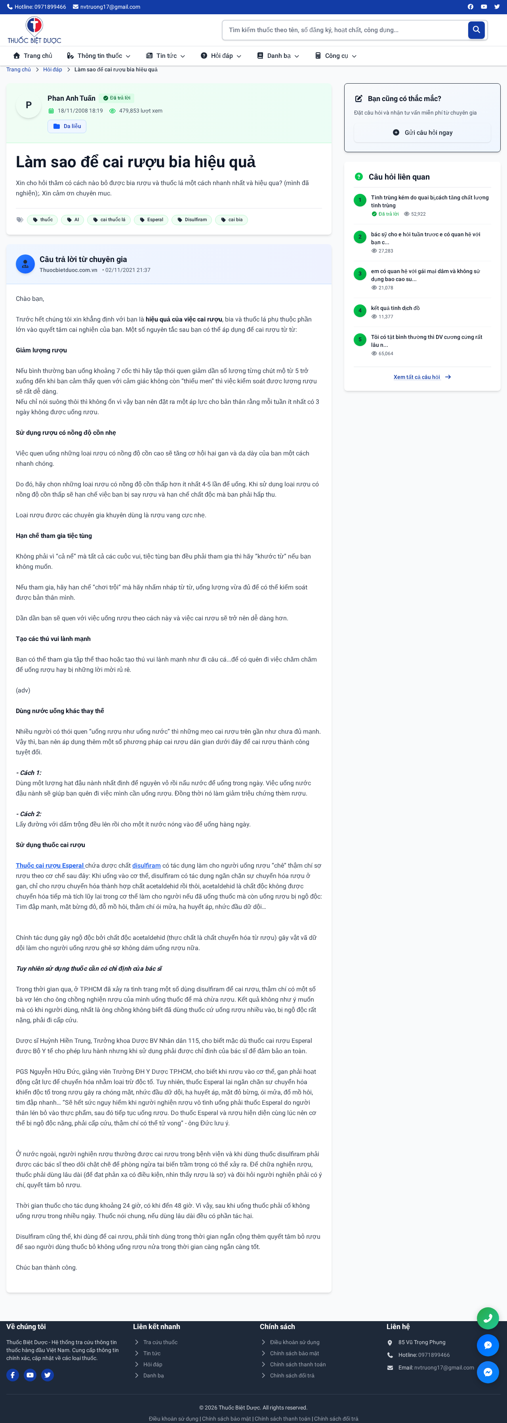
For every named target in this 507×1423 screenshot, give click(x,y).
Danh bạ (279, 55)
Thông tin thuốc (101, 55)
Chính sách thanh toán (298, 1364)
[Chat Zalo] (488, 1345)
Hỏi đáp (222, 55)
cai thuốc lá (113, 219)
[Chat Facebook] (488, 1372)
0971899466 (434, 1355)
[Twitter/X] (497, 7)
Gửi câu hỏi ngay (428, 132)
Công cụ (337, 55)
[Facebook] (471, 7)
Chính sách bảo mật (294, 1353)
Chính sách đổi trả (292, 1375)
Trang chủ (38, 55)
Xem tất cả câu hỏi (417, 377)
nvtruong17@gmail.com (444, 1367)
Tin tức (167, 55)
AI (76, 219)
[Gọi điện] (488, 1318)
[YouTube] (484, 7)
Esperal (155, 219)
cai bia (236, 219)
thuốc (46, 219)
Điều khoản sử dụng (295, 1342)
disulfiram (146, 865)
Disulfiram (196, 219)
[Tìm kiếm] (476, 30)
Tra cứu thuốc (160, 1342)
